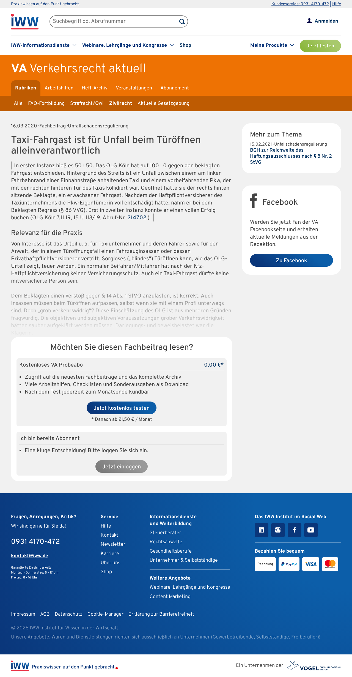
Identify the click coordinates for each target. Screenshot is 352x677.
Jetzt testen (320, 46)
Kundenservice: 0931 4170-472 (300, 4)
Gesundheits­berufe (171, 551)
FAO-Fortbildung (46, 103)
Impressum (23, 614)
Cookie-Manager (105, 614)
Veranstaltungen (134, 88)
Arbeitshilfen (59, 88)
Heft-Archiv (95, 88)
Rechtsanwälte (166, 542)
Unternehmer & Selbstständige (184, 560)
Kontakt (109, 535)
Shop (185, 45)
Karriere (110, 554)
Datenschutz (68, 614)
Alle (18, 103)
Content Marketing (170, 597)
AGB (45, 614)
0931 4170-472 (35, 542)
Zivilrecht (120, 103)
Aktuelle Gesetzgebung (163, 103)
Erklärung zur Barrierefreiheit (161, 614)
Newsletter (113, 544)
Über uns (110, 563)
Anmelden (326, 21)
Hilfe (336, 4)
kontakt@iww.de (29, 556)
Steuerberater (165, 533)
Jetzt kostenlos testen (122, 408)
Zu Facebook (291, 260)
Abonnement (174, 88)
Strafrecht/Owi (87, 103)
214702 (136, 218)
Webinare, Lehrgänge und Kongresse (190, 587)
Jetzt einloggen (121, 467)
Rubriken (25, 88)
